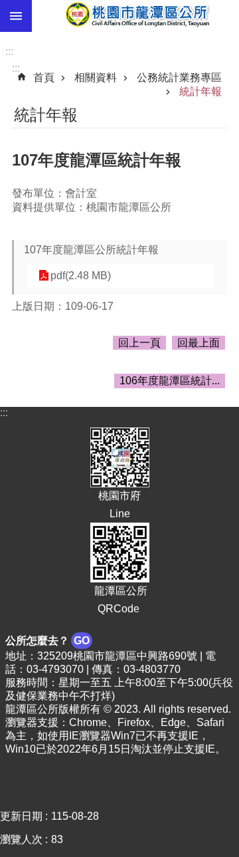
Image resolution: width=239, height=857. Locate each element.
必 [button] (16, 16)
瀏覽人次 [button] (21, 839)
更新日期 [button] (21, 816)
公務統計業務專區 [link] (179, 77)
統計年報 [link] (200, 91)
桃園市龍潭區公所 (135, 16)
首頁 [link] (43, 77)
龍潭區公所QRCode (119, 599)
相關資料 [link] (95, 77)
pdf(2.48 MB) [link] (80, 275)
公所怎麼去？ (47, 640)
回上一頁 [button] (139, 342)
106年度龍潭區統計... (170, 380)
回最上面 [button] (198, 342)
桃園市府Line (119, 504)
